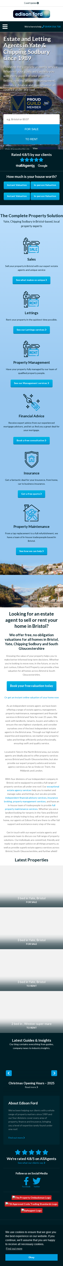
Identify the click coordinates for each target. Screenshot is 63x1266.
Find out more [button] (14, 1248)
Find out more (15, 1137)
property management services (29, 801)
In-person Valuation (45, 185)
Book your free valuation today (31, 686)
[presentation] (9, 1073)
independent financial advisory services (26, 797)
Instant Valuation (17, 185)
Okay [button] (31, 1257)
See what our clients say (31, 1162)
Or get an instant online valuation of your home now (31, 697)
